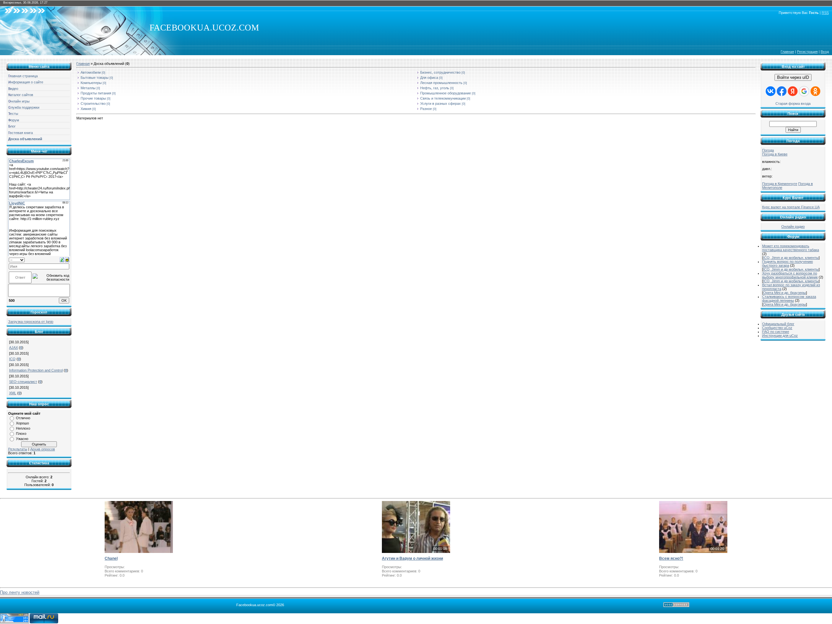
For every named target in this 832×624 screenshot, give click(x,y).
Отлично (23, 418)
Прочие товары (93, 98)
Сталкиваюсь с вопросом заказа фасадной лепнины (789, 298)
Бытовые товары (95, 78)
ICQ (12, 359)
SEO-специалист (23, 382)
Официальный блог (778, 324)
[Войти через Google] (804, 91)
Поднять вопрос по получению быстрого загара (787, 263)
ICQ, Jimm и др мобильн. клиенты (791, 258)
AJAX (13, 347)
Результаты (17, 449)
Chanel (111, 558)
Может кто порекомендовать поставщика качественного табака (790, 248)
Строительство (93, 103)
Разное (426, 109)
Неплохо (23, 428)
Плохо (21, 433)
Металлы (88, 88)
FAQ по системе (775, 332)
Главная (787, 52)
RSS (825, 13)
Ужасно (22, 439)
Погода (768, 150)
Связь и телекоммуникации (443, 98)
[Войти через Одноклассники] (815, 91)
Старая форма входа (793, 103)
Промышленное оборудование (445, 93)
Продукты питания (96, 93)
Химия (86, 109)
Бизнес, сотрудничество (440, 72)
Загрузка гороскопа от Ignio (30, 322)
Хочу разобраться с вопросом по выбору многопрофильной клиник (790, 275)
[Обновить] (62, 260)
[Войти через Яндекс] (793, 91)
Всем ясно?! (671, 558)
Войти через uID (793, 77)
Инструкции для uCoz (780, 335)
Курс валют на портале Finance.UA (791, 207)
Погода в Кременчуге (779, 184)
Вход (825, 52)
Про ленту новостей (19, 592)
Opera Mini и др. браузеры (784, 293)
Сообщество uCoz (777, 328)
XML (12, 393)
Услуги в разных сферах (440, 103)
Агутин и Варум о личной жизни (412, 558)
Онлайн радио (793, 226)
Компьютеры (91, 83)
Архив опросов (42, 449)
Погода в (774, 154)
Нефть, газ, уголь (434, 88)
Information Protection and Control (36, 370)
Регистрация (807, 52)
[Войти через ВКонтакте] (770, 91)
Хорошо (22, 423)
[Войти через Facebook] (781, 91)
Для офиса (429, 78)
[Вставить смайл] (67, 260)
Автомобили (91, 72)
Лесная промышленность (441, 83)
